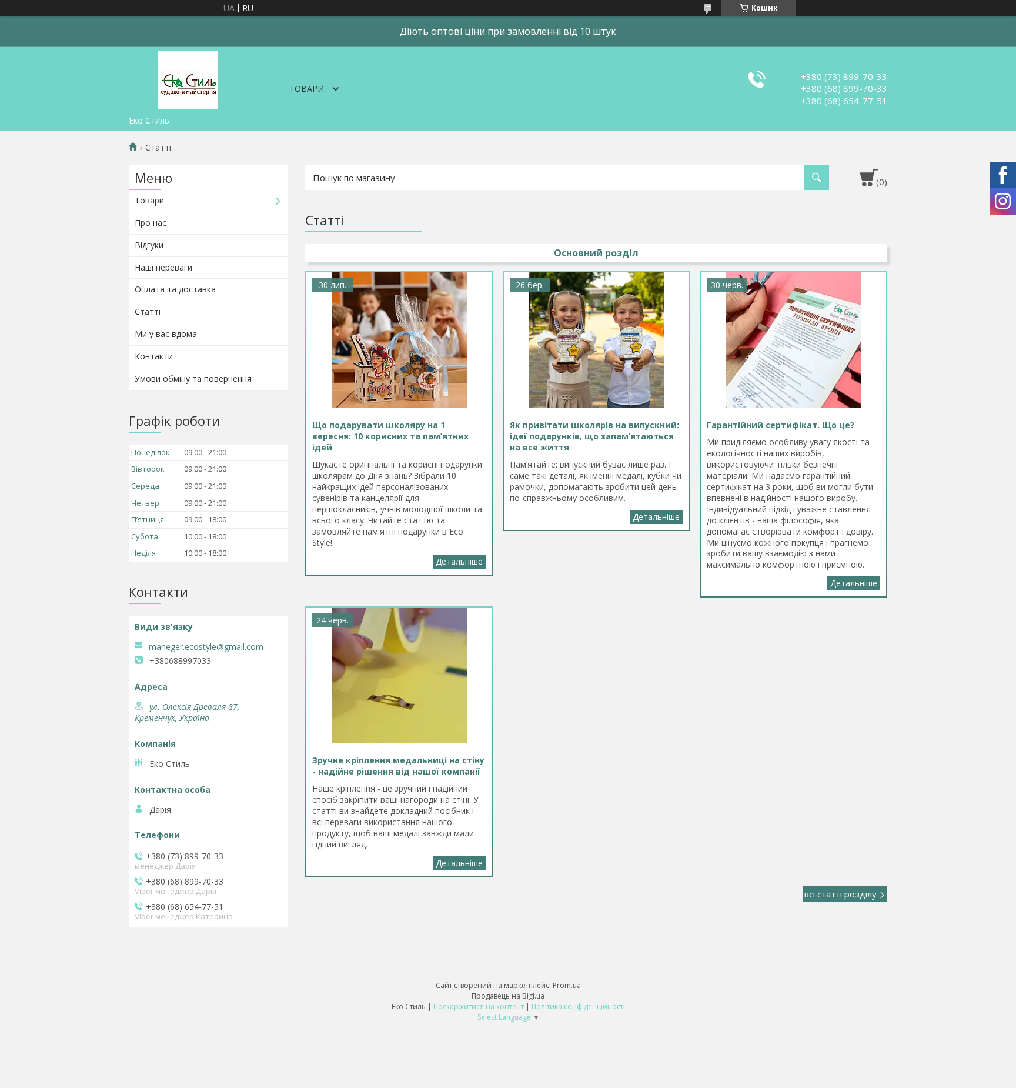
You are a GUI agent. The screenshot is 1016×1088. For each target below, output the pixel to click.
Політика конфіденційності (578, 1007)
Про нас (150, 222)
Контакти (154, 356)
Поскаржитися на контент (478, 1007)
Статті (148, 311)
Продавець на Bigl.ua (508, 996)
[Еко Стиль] (187, 78)
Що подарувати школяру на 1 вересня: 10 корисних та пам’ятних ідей (459, 562)
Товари (306, 88)
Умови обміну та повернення (193, 378)
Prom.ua (567, 985)
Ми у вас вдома (166, 333)
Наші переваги (163, 267)
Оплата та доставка (175, 289)
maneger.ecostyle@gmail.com (206, 647)
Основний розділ (596, 252)
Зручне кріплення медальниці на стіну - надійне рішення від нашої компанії (459, 863)
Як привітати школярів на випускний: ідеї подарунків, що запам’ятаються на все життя (656, 517)
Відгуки (149, 245)
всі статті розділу (840, 894)
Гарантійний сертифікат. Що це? (853, 583)
